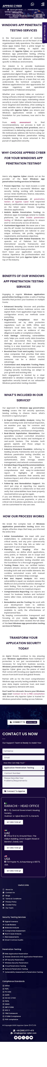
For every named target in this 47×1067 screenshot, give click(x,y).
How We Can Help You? (14, 763)
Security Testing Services (14, 917)
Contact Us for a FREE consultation (29, 694)
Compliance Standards (13, 981)
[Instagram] (27, 1037)
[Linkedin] (19, 1037)
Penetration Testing (33, 9)
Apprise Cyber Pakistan (16, 9)
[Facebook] (16, 1037)
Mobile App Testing (18, 12)
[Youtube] (31, 1037)
